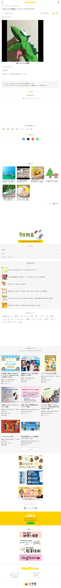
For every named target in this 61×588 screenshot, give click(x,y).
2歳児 (3, 129)
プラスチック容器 (6, 322)
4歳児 (12, 129)
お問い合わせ (37, 573)
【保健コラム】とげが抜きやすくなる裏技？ (17, 284)
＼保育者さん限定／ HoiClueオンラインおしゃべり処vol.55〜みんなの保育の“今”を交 (10, 375)
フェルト (22, 129)
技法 (22, 316)
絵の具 (31, 316)
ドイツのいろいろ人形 (7, 436)
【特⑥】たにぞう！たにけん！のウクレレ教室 (10, 405)
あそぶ (4, 250)
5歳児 (17, 129)
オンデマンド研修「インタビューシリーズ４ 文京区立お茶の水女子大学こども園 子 (50, 406)
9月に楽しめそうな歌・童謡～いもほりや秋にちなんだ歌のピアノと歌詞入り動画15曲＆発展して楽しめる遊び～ (30, 298)
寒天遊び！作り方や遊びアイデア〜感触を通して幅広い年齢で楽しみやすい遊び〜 (24, 305)
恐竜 (31, 129)
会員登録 (36, 575)
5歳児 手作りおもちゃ (7, 316)
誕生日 (20, 322)
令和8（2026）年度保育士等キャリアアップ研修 (30, 405)
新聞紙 (28, 319)
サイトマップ (37, 577)
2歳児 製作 (16, 316)
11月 (47, 316)
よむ (3, 253)
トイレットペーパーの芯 (36, 319)
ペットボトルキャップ (20, 319)
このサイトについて (15, 573)
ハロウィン (41, 316)
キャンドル (14, 322)
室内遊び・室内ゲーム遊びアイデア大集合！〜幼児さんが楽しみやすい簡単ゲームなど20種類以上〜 (28, 291)
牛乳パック (53, 319)
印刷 (56, 13)
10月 (8, 319)
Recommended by (49, 203)
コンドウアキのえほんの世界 (49, 373)
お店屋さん (46, 319)
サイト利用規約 (14, 577)
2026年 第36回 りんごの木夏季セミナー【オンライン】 (30, 437)
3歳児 (8, 129)
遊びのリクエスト (14, 575)
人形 (27, 129)
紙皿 (36, 316)
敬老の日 (52, 316)
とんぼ (3, 319)
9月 (12, 319)
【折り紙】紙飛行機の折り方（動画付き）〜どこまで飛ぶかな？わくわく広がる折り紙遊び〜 (27, 277)
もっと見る (30, 449)
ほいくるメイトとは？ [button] (30, 98)
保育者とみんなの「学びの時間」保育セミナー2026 (30, 374)
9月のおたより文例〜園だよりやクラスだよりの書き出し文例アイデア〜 (22, 269)
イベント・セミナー (7, 257)
